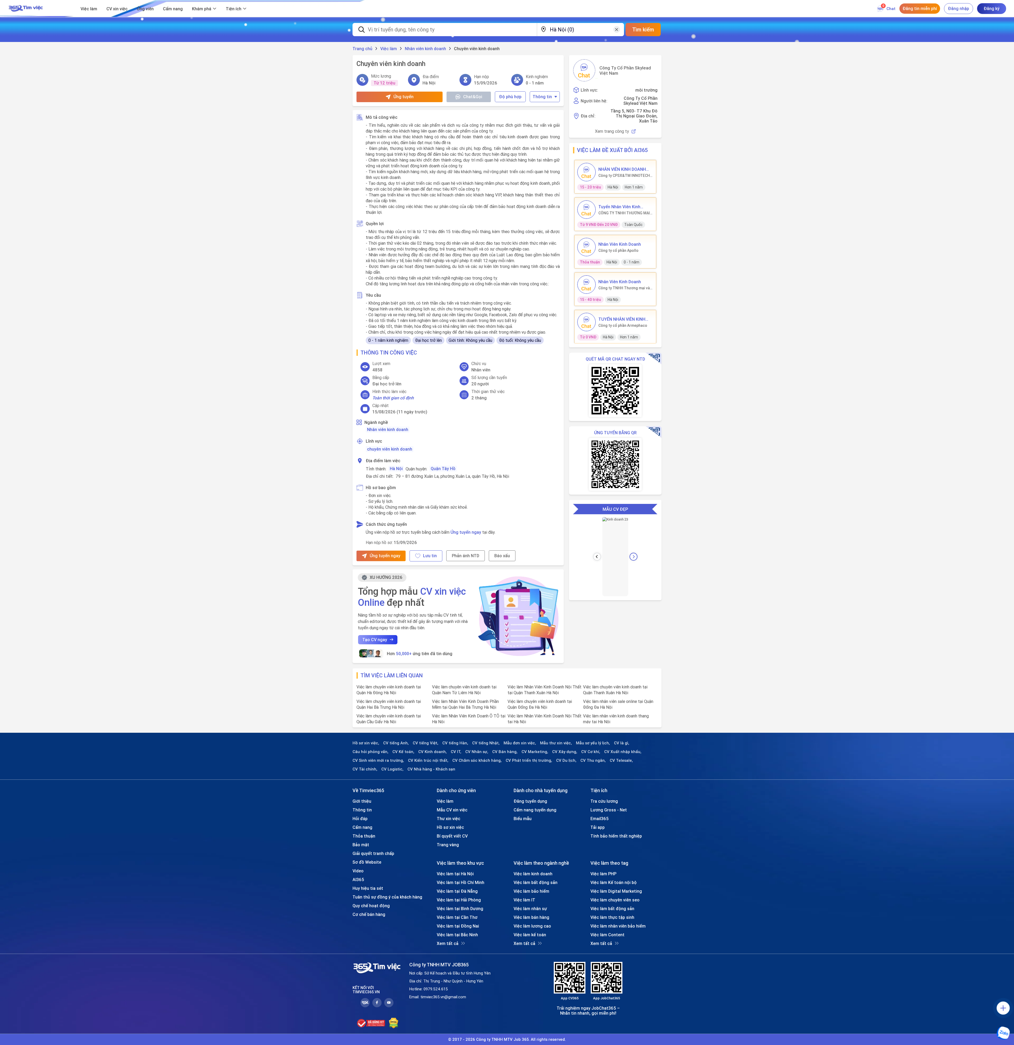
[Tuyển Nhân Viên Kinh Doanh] (586, 209)
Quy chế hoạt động (371, 905)
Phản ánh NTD (465, 555)
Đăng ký (991, 8)
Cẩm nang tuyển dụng (535, 809)
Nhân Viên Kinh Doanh (619, 244)
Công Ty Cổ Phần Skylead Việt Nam (625, 70)
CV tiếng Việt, (425, 743)
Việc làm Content (607, 934)
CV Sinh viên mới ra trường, (378, 760)
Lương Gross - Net (608, 809)
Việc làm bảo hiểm (531, 891)
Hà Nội (396, 468)
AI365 (358, 879)
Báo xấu (502, 555)
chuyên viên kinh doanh (389, 449)
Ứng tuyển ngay (465, 532)
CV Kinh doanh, (432, 751)
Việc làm (89, 8)
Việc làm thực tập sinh (612, 917)
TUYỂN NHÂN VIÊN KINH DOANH (621, 319)
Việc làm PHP (603, 873)
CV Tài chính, (365, 769)
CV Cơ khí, (590, 751)
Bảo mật (361, 844)
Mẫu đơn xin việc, (520, 743)
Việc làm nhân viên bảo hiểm (618, 926)
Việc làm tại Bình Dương (460, 908)
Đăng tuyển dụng (530, 801)
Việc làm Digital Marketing (616, 891)
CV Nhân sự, (476, 751)
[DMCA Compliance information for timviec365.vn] (393, 1023)
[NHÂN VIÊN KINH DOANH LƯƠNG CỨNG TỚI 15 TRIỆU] (586, 172)
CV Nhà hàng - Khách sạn (431, 769)
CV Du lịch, (566, 760)
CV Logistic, (392, 769)
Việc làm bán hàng (531, 917)
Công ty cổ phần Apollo (618, 250)
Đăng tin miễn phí (920, 8)
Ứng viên (145, 8)
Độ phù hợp (510, 96)
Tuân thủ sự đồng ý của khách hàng (387, 897)
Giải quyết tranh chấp (373, 853)
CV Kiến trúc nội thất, (428, 760)
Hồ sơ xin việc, (366, 743)
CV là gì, (621, 743)
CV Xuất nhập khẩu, (622, 751)
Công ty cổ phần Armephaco (622, 325)
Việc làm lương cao (532, 926)
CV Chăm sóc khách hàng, (477, 760)
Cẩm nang (173, 8)
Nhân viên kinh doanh (387, 429)
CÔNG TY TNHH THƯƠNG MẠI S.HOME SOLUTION (624, 213)
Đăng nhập (958, 8)
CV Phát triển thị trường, (529, 760)
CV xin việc (117, 8)
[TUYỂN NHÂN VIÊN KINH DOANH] (586, 322)
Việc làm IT (524, 899)
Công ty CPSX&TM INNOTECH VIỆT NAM (624, 175)
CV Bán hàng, (505, 751)
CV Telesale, (621, 760)
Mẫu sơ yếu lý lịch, (593, 743)
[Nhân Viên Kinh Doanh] (586, 247)
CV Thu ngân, (593, 760)
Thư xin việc (448, 818)
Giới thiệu (362, 801)
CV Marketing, (535, 751)
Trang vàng (448, 844)
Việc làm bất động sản (535, 882)
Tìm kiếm (643, 29)
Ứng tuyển (403, 96)
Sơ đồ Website (367, 862)
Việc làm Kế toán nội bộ (613, 882)
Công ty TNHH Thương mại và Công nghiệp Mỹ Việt (624, 288)
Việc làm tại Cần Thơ (457, 917)
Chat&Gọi (472, 96)
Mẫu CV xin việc (452, 809)
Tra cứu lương (604, 801)
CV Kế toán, (403, 751)
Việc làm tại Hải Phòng (459, 899)
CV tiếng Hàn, (455, 743)
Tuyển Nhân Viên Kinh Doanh (619, 206)
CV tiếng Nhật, (486, 743)
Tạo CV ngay (374, 639)
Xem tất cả (447, 943)
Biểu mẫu (523, 818)
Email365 (599, 818)
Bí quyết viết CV (452, 836)
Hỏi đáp (360, 818)
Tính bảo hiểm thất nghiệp (616, 836)
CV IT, (456, 751)
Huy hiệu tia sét (368, 888)
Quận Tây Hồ (443, 468)
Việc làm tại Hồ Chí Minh (460, 882)
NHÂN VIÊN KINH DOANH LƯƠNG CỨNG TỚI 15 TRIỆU (625, 169)
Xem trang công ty (612, 131)
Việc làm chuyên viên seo (615, 899)
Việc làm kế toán (530, 934)
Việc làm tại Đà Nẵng (457, 891)
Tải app (597, 827)
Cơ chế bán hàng (369, 914)
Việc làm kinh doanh (533, 873)
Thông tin (542, 96)
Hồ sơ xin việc (450, 827)
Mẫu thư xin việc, (556, 743)
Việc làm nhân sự (530, 908)
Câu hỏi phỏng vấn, (370, 751)
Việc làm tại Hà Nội (455, 873)
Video (358, 870)
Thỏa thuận (364, 836)
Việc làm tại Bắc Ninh (457, 934)
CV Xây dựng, (564, 751)
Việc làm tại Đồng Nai (458, 926)
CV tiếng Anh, (396, 743)
